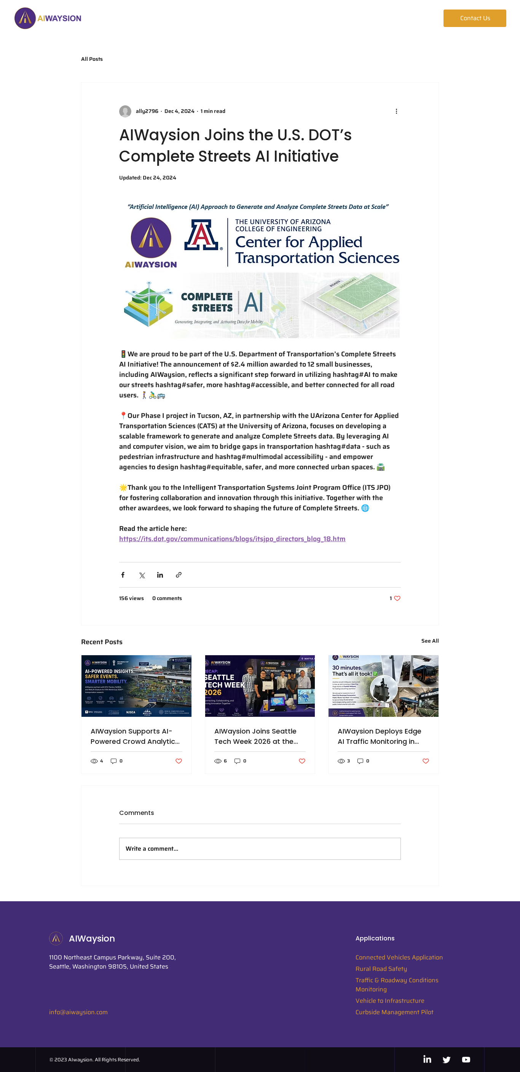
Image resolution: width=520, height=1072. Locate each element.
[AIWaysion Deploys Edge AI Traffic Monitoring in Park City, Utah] (384, 686)
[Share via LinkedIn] (160, 574)
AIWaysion (92, 938)
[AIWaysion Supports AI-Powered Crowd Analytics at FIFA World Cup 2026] (136, 686)
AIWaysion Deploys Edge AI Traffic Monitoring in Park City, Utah (379, 736)
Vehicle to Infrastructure (390, 1000)
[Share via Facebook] (122, 574)
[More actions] (396, 111)
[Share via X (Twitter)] (141, 574)
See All (430, 641)
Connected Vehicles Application (399, 957)
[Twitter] (446, 1059)
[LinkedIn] (427, 1059)
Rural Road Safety (381, 969)
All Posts (92, 59)
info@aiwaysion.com (78, 1012)
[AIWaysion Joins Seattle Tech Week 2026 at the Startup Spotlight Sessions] (260, 686)
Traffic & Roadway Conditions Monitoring (397, 984)
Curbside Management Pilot (395, 1012)
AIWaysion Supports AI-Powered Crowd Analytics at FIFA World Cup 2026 (135, 736)
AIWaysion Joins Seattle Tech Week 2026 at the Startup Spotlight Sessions (260, 736)
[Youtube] (466, 1059)
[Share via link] (178, 574)
